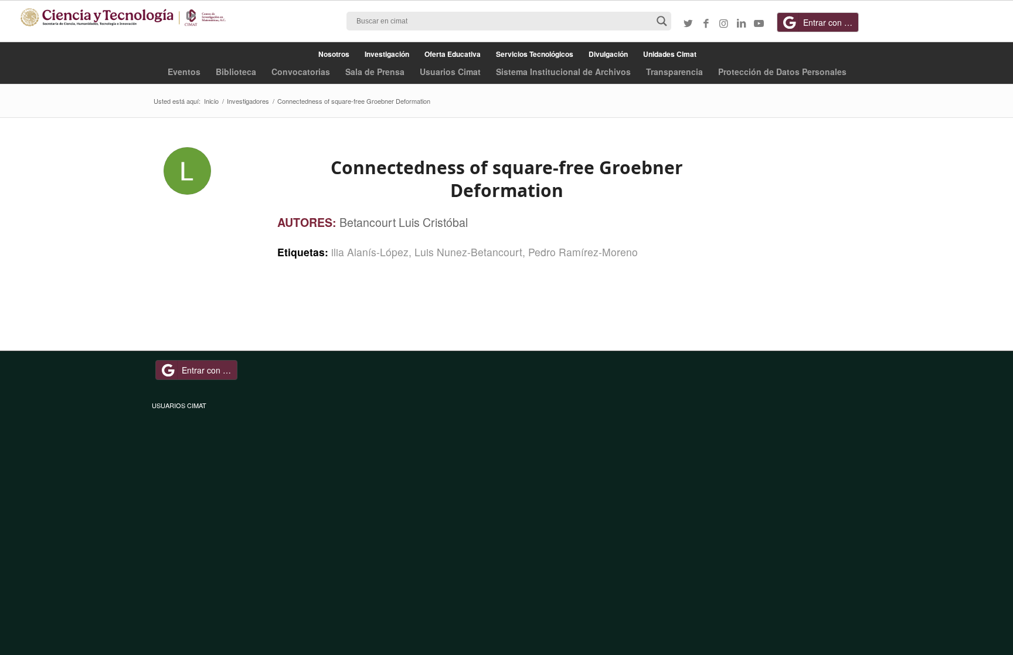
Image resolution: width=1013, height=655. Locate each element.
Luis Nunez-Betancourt (468, 252)
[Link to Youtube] (758, 23)
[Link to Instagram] (723, 23)
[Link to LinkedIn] (741, 23)
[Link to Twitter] (688, 23)
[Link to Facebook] (706, 23)
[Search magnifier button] (662, 21)
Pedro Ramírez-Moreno (583, 252)
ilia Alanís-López (370, 252)
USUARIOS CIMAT (179, 405)
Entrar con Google (831, 22)
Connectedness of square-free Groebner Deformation (507, 178)
